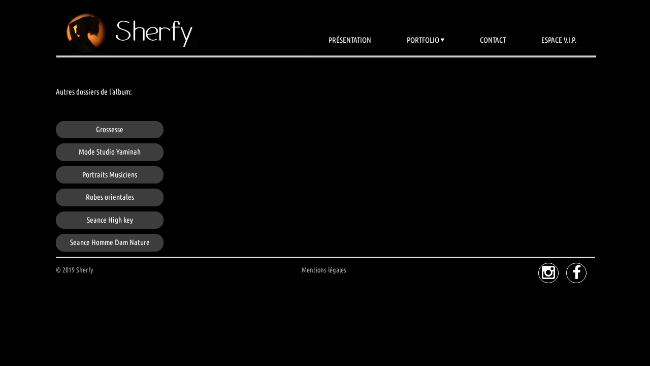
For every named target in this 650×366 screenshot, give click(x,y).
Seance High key (110, 220)
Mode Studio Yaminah (110, 151)
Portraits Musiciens (109, 174)
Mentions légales (324, 270)
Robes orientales (110, 197)
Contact (493, 40)
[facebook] (576, 273)
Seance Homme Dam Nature (110, 242)
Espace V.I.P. (558, 40)
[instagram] (548, 273)
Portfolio (423, 40)
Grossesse (109, 129)
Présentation (350, 40)
